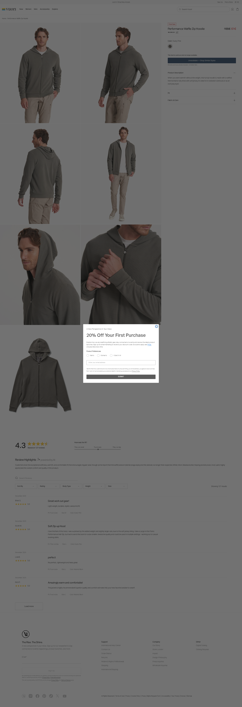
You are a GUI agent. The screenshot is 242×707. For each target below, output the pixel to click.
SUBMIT (121, 377)
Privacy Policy (136, 371)
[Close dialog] (156, 326)
